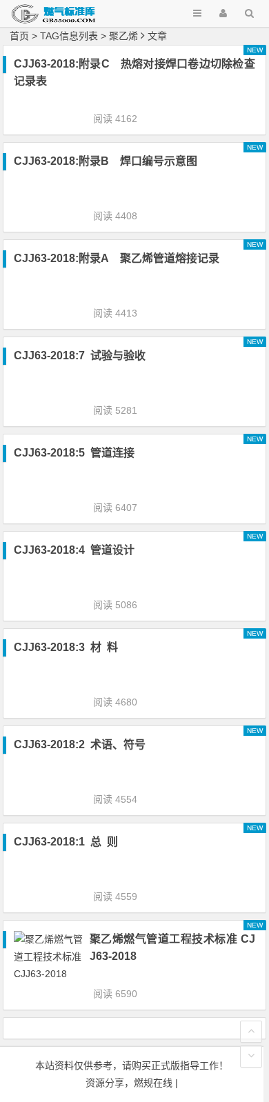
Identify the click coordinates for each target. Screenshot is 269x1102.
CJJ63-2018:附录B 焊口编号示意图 (105, 161)
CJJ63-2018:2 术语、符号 (80, 744)
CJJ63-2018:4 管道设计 (74, 550)
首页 (19, 35)
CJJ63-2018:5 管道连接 (74, 453)
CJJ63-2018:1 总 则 (66, 842)
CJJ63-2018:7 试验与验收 (80, 355)
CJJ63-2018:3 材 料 (66, 647)
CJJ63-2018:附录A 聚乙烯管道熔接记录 (116, 258)
